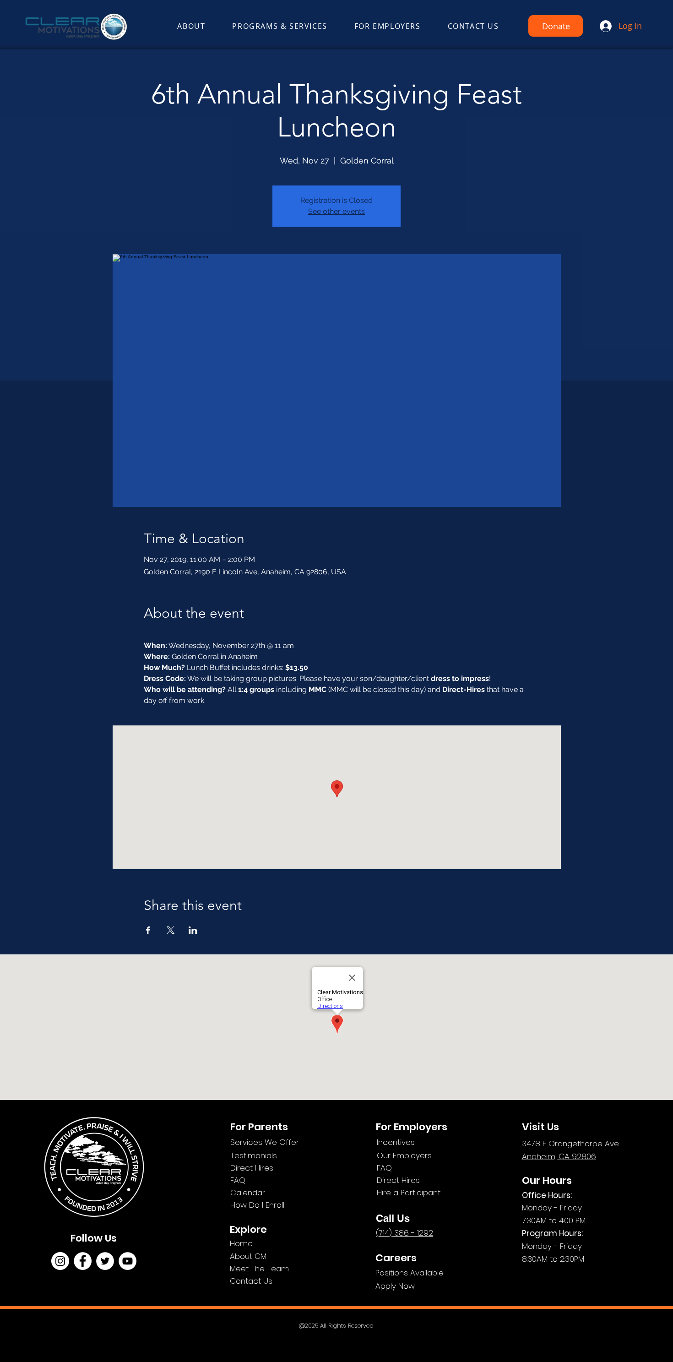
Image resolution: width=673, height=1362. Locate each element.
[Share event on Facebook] (148, 930)
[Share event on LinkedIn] (193, 930)
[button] (191, 26)
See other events (336, 211)
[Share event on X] (170, 930)
